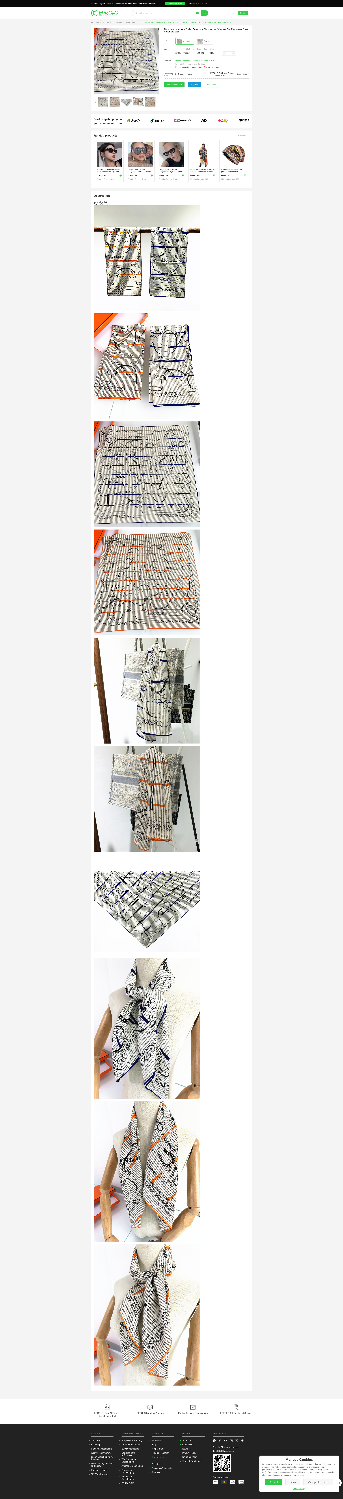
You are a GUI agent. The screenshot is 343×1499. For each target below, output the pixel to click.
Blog (154, 1444)
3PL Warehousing (99, 1474)
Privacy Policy (299, 1488)
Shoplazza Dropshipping (128, 1471)
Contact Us (187, 1444)
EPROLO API (128, 1483)
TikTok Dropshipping (131, 1444)
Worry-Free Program (101, 1453)
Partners (156, 1472)
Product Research (160, 1453)
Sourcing (95, 1440)
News (185, 1449)
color (166, 40)
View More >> (243, 135)
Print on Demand (99, 1470)
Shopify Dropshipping (132, 1440)
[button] (224, 53)
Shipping (167, 60)
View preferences (318, 1482)
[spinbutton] (229, 53)
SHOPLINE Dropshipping (128, 1478)
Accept (274, 1482)
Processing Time (168, 75)
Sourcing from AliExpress (128, 1454)
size (165, 49)
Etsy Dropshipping (130, 1449)
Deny (293, 1482)
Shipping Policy (189, 1457)
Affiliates (156, 1464)
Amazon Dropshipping (132, 1466)
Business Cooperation (162, 1468)
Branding (95, 1444)
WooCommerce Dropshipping (129, 1460)
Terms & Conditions (191, 1461)
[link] (96, 22)
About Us (186, 1440)
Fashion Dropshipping (101, 1449)
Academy (156, 1440)
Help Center (157, 1449)
